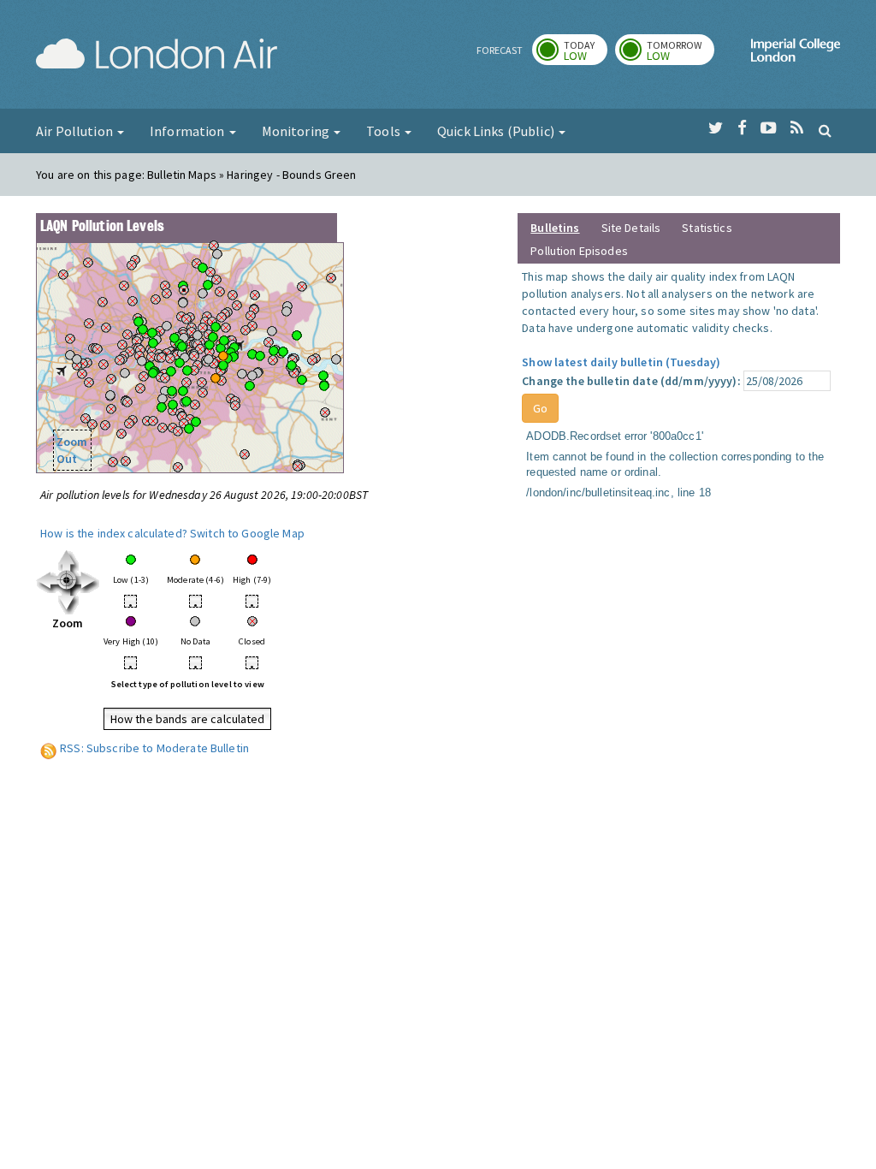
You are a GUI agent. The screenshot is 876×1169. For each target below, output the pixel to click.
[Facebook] (742, 128)
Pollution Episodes (579, 250)
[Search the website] (825, 130)
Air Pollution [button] (75, 130)
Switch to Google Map (247, 533)
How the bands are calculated (187, 719)
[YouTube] (769, 128)
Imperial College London (795, 56)
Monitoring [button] (297, 130)
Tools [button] (384, 130)
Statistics (706, 227)
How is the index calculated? (113, 533)
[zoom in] (68, 581)
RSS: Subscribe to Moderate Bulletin (154, 748)
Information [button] (189, 130)
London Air (156, 56)
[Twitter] (715, 128)
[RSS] (797, 128)
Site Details (631, 227)
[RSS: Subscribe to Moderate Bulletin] (48, 748)
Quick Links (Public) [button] (497, 130)
